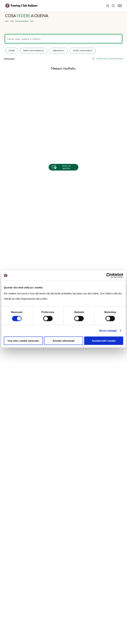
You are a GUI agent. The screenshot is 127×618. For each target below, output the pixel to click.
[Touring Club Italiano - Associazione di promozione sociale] (21, 5)
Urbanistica (58, 50)
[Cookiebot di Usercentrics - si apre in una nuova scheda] (108, 275)
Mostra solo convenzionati (109, 59)
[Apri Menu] (120, 5)
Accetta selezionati (63, 340)
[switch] (48, 318)
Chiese (12, 50)
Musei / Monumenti (82, 50)
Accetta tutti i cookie (104, 340)
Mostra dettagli (108, 330)
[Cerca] (113, 5)
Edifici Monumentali (33, 50)
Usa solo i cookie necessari (23, 340)
